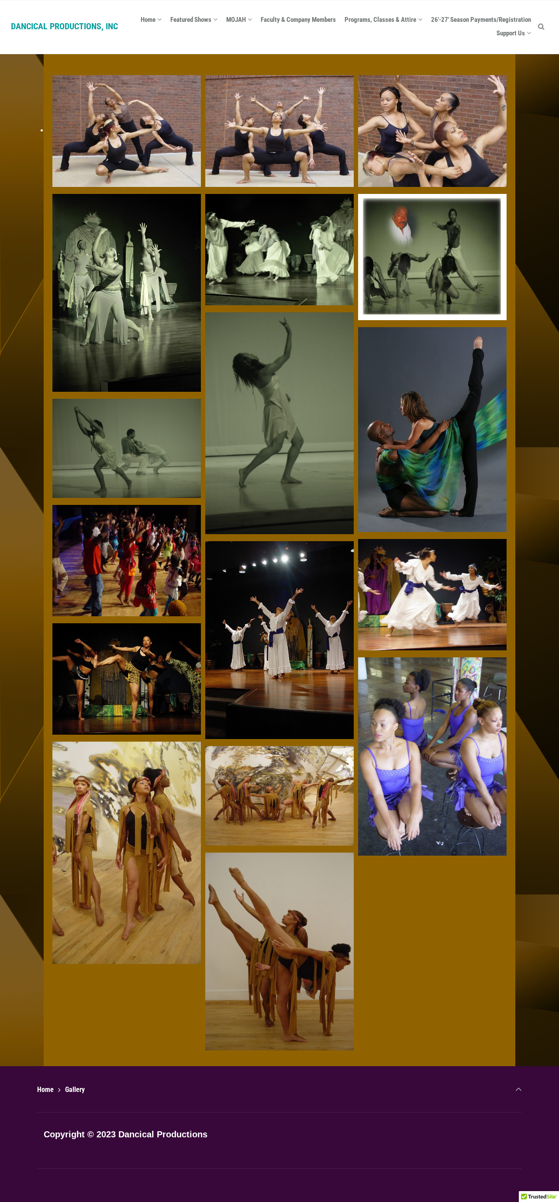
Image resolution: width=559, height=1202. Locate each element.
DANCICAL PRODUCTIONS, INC (64, 26)
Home (45, 1089)
